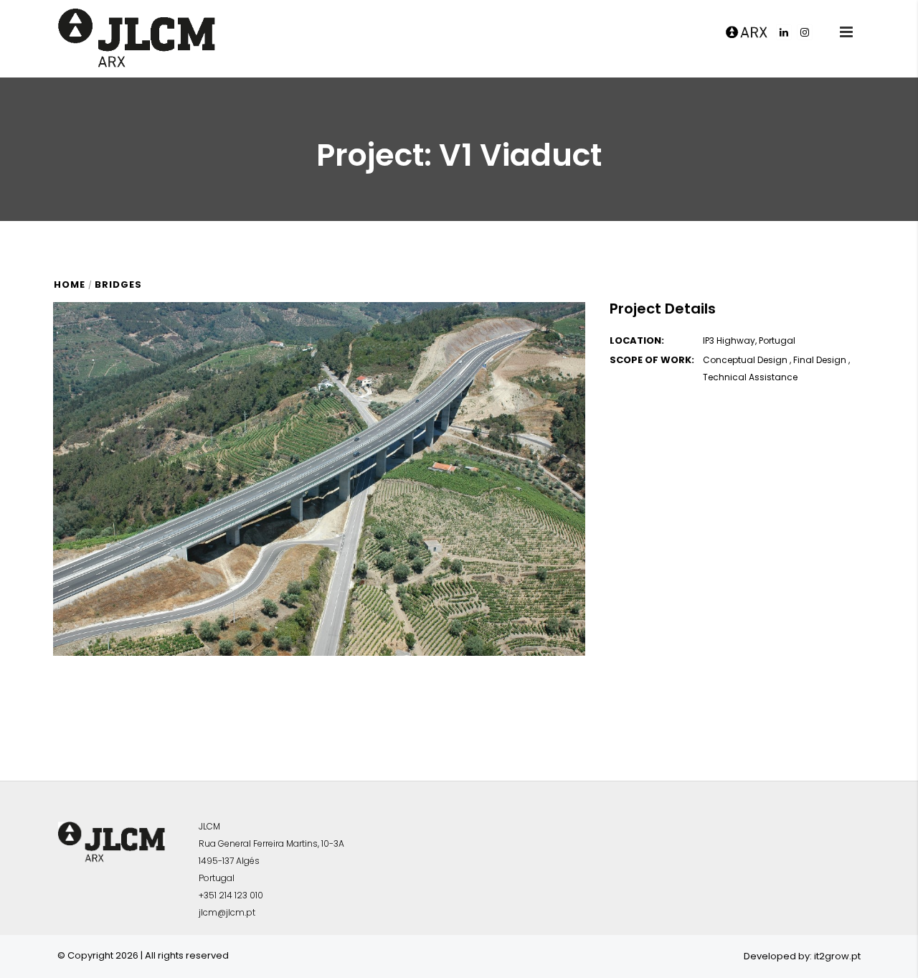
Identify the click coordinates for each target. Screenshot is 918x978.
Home (69, 284)
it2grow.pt (837, 956)
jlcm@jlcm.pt (227, 912)
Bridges (118, 284)
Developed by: (778, 956)
